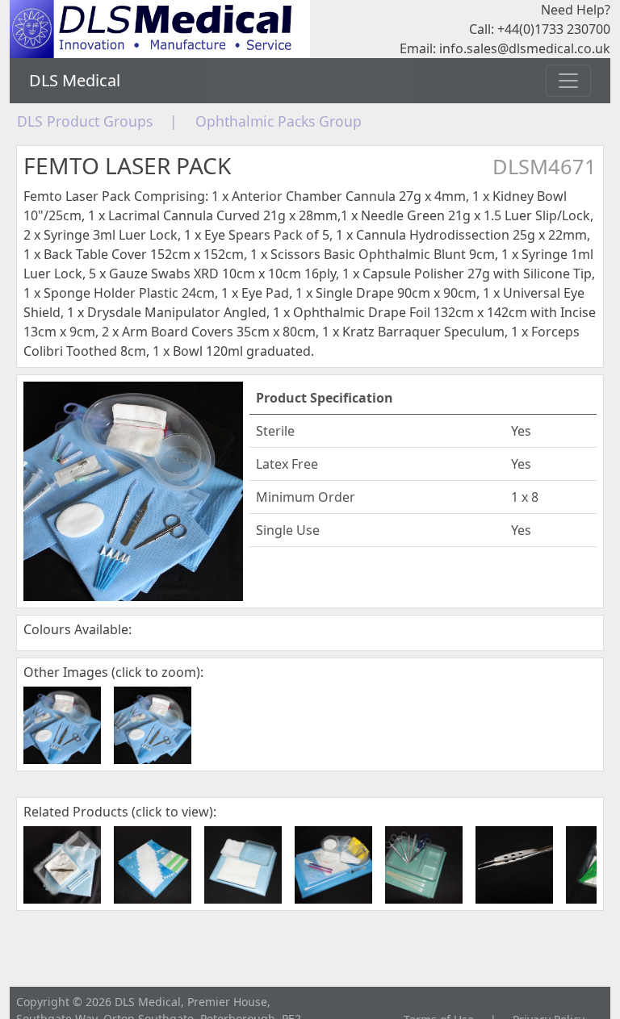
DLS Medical (74, 80)
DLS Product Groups (85, 121)
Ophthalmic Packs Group (278, 121)
